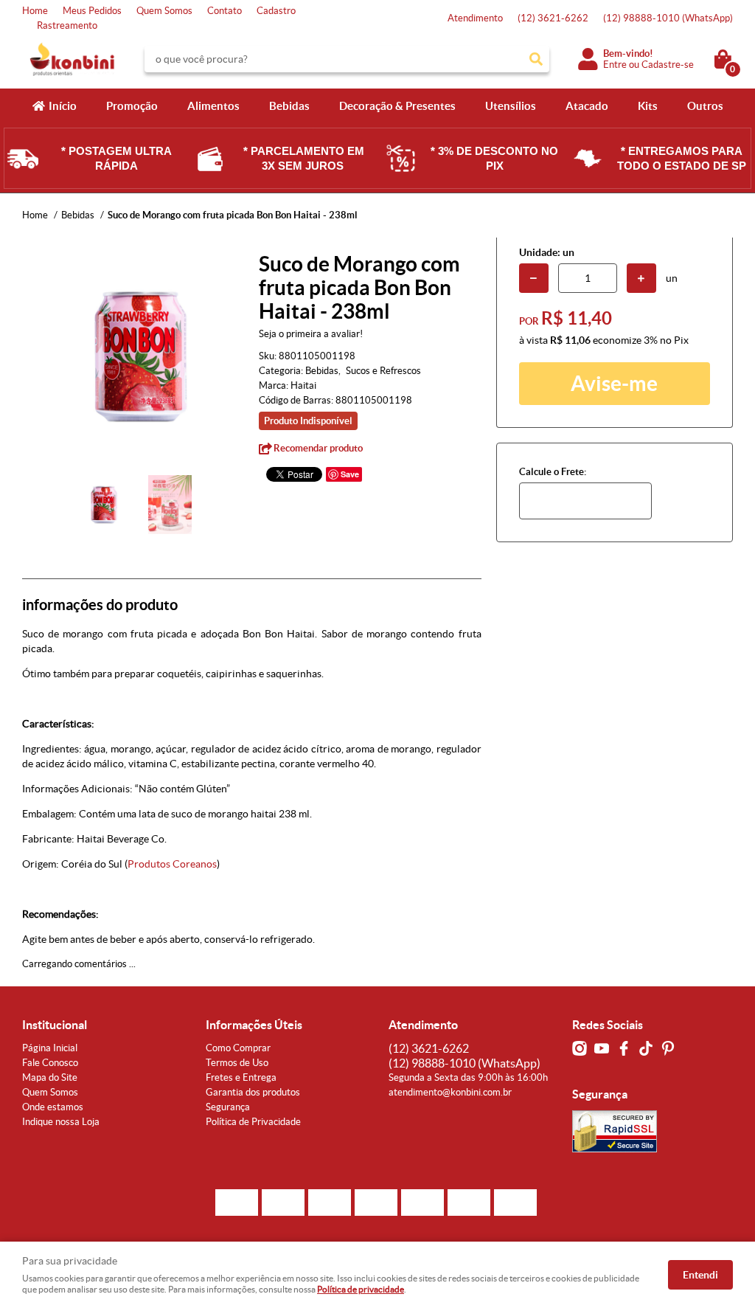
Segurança (228, 1107)
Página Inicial (49, 1047)
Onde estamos (52, 1107)
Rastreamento (67, 25)
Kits (648, 106)
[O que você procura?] (536, 59)
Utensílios (510, 106)
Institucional (54, 1024)
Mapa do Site (49, 1077)
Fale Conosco (50, 1062)
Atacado (587, 106)
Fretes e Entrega (241, 1077)
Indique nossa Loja (61, 1121)
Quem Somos (164, 10)
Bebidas (289, 106)
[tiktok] (646, 1048)
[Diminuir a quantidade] (534, 278)
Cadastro (276, 10)
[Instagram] (579, 1048)
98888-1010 (668, 18)
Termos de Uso (237, 1062)
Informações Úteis (254, 1024)
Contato (224, 10)
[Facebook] (623, 1048)
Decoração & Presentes (397, 106)
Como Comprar (238, 1047)
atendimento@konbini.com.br (450, 1092)
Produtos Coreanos (172, 864)
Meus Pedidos (92, 10)
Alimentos (213, 106)
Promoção (132, 106)
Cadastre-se (667, 64)
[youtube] (601, 1048)
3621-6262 (553, 18)
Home (35, 10)
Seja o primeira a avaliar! (311, 333)
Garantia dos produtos (253, 1092)
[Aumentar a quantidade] (641, 278)
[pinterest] (668, 1048)
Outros (705, 106)
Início (63, 106)
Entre (615, 64)
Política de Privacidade (253, 1121)
